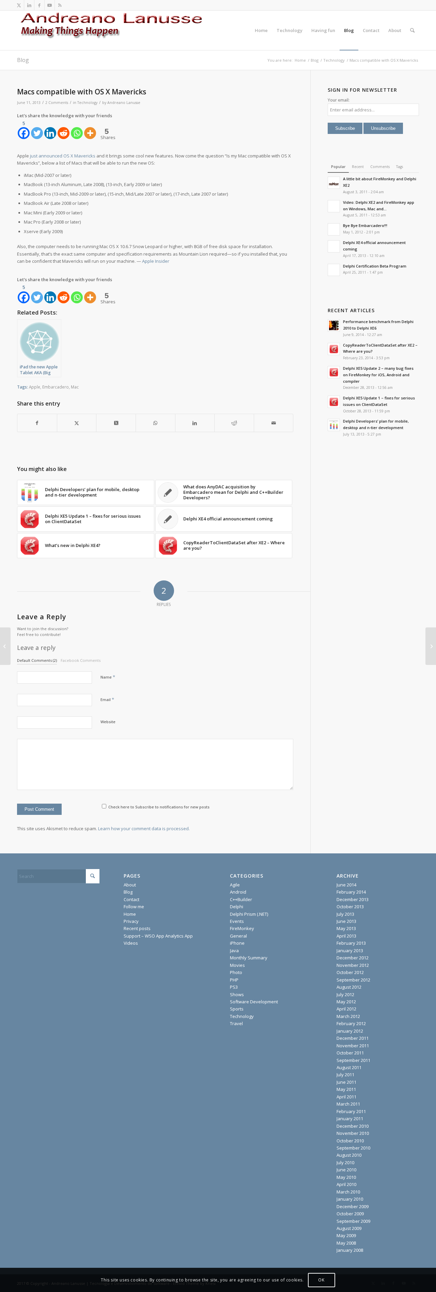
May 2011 (346, 1089)
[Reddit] (63, 129)
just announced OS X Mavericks (62, 156)
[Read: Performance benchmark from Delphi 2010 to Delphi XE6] (334, 325)
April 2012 (346, 1009)
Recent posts (137, 928)
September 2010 (353, 1148)
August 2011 (349, 1067)
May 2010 (346, 1177)
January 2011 (350, 1118)
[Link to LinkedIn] (29, 5)
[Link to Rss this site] (60, 5)
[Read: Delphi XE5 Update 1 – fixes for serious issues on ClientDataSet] (334, 402)
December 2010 (353, 1126)
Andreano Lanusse (123, 102)
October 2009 (350, 1214)
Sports (237, 1009)
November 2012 (353, 965)
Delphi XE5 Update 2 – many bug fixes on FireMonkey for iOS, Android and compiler (378, 375)
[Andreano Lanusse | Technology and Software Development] (119, 30)
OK (321, 1280)
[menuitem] (261, 30)
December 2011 (353, 1038)
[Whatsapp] (77, 129)
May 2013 (346, 928)
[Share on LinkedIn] (195, 423)
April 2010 (346, 1184)
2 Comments (56, 102)
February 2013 (351, 943)
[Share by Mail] (273, 423)
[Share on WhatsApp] (155, 423)
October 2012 (350, 972)
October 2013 (350, 906)
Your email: (338, 100)
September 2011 (353, 1060)
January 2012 (350, 1031)
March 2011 (348, 1104)
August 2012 (349, 987)
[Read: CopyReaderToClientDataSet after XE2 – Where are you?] (334, 349)
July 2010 (345, 1162)
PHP (234, 980)
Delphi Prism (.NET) (249, 914)
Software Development (254, 1002)
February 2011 (351, 1111)
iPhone (237, 943)
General (238, 936)
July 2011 (345, 1074)
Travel (236, 1023)
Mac (75, 387)
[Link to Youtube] (49, 5)
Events (237, 921)
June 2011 (346, 1082)
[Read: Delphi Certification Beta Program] (334, 270)
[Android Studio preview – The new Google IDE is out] (5, 646)
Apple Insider (155, 261)
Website (107, 721)
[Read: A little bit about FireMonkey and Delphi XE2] (334, 183)
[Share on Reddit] (234, 423)
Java (234, 950)
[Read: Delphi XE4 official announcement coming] (334, 246)
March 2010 (348, 1192)
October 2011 (350, 1053)
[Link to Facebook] (39, 5)
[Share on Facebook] (37, 423)
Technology (87, 102)
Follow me (134, 906)
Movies (237, 965)
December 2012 (353, 958)
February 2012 (351, 1023)
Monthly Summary (248, 958)
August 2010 (349, 1155)
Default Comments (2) (37, 660)
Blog (23, 60)
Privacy (131, 921)
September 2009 (353, 1221)
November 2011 (353, 1046)
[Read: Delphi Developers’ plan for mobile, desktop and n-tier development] (334, 425)
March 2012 (348, 1016)
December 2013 (353, 899)
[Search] (412, 30)
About (130, 885)
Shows (237, 994)
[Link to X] (19, 5)
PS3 (234, 987)
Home (130, 914)
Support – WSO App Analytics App (158, 936)
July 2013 (345, 914)
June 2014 (346, 885)
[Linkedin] (50, 129)
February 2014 (351, 892)
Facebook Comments (80, 660)
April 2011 (346, 1097)
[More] (90, 129)
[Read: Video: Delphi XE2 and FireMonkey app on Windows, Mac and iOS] (334, 206)
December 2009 (353, 1206)
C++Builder (241, 899)
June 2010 (346, 1170)
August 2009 (349, 1228)
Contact (131, 899)
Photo (236, 972)
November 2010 (353, 1133)
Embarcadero (55, 387)
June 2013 (346, 921)
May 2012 (346, 1002)
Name (107, 677)
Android (238, 892)
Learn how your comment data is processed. (144, 828)
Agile (235, 885)
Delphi (236, 906)
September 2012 (353, 980)
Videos (131, 943)
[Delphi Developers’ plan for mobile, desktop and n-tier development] (430, 646)
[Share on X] (76, 423)
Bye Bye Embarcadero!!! (365, 225)
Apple (34, 387)
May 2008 (346, 1243)
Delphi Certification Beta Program (374, 266)
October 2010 (350, 1141)
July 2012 (345, 994)
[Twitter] (37, 129)
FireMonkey (242, 928)
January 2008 (350, 1250)
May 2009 (346, 1235)
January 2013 (350, 950)
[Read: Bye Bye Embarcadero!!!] (334, 229)
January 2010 (350, 1199)
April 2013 (346, 936)
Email (107, 699)
